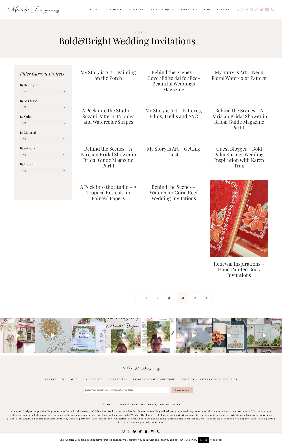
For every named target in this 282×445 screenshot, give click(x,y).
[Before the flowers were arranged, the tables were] (194, 335)
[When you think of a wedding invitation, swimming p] (88, 335)
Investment (136, 9)
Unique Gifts (93, 379)
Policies (188, 379)
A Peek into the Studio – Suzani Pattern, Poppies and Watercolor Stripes (108, 116)
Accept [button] (203, 439)
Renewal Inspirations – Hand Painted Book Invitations (239, 269)
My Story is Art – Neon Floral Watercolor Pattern (239, 75)
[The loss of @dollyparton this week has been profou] (17, 335)
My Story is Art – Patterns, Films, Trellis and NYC (173, 113)
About (92, 9)
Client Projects (163, 9)
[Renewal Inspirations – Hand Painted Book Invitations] (239, 218)
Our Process (113, 9)
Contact (223, 9)
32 (169, 297)
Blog (207, 9)
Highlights (189, 9)
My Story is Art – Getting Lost (173, 151)
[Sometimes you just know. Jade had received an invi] (264, 335)
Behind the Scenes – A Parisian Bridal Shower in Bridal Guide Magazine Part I (108, 157)
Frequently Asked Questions (154, 379)
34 (195, 297)
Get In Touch (54, 379)
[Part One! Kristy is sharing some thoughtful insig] (158, 335)
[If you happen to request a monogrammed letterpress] (53, 335)
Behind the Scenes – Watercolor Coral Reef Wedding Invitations (174, 192)
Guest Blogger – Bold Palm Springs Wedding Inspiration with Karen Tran (239, 157)
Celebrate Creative (169, 404)
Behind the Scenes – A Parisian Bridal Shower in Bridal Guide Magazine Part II (239, 118)
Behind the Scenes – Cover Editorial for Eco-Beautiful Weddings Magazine (173, 80)
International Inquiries (218, 379)
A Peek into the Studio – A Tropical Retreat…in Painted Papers (108, 192)
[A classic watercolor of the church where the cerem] (229, 335)
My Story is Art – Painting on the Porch (108, 75)
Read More (216, 439)
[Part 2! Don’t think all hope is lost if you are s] (123, 335)
